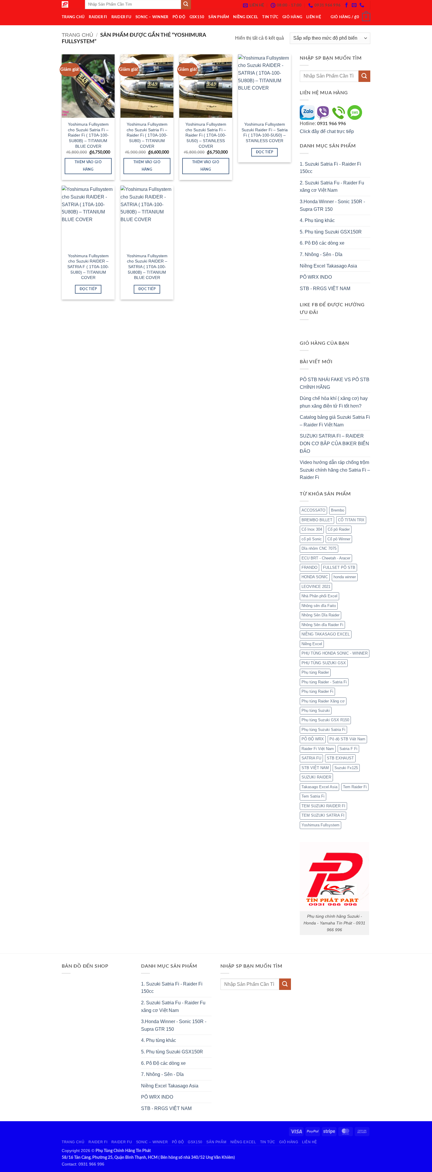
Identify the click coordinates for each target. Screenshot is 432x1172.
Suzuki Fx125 (346, 768)
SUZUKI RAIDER (316, 777)
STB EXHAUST (340, 758)
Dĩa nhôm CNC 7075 (319, 548)
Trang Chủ (73, 17)
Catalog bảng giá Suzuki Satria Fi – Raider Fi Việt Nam (335, 421)
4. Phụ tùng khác (317, 220)
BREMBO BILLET (317, 520)
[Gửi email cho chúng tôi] (354, 5)
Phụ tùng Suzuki (316, 710)
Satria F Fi (348, 748)
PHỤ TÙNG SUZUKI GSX (324, 663)
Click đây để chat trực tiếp (327, 131)
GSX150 (197, 17)
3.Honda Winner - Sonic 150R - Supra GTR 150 (332, 205)
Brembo (337, 510)
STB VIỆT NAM (315, 768)
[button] (350, 17)
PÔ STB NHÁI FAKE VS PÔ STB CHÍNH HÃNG (334, 383)
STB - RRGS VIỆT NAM (325, 288)
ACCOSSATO (313, 510)
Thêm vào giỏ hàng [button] (88, 166)
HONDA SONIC (315, 577)
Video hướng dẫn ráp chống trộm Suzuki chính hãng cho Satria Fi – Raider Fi (335, 470)
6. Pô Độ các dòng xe (322, 243)
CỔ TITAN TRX (351, 520)
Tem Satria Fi (313, 796)
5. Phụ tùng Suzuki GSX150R (331, 231)
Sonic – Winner (151, 17)
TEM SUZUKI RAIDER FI (323, 806)
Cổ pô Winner (338, 539)
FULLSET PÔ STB (339, 567)
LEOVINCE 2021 (316, 586)
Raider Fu (121, 17)
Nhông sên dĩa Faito (319, 605)
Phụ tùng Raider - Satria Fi (324, 682)
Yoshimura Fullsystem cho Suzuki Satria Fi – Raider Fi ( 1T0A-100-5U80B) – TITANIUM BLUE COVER (88, 135)
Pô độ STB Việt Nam (347, 739)
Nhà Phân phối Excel (319, 596)
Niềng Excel (245, 17)
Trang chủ (77, 35)
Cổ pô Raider (339, 529)
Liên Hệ (313, 17)
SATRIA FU (311, 758)
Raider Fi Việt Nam (318, 748)
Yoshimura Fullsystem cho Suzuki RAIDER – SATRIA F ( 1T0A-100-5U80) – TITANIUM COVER (88, 266)
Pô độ (179, 17)
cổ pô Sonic (312, 539)
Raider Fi (98, 17)
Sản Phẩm (218, 17)
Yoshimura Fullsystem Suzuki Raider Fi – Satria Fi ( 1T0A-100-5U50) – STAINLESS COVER (265, 132)
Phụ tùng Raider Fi (317, 691)
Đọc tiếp (264, 152)
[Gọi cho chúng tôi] (361, 5)
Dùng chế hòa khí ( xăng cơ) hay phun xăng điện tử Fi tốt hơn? (334, 402)
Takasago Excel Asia (319, 787)
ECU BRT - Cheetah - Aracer (326, 558)
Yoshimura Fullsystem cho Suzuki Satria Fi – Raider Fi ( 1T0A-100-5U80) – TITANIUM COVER (147, 135)
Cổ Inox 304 (312, 529)
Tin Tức (270, 17)
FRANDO (309, 567)
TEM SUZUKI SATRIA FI (323, 815)
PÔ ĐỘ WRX (313, 739)
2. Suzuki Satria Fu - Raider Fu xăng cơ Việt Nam (332, 186)
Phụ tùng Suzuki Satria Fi (323, 729)
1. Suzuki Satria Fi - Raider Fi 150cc (330, 168)
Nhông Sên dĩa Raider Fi (322, 625)
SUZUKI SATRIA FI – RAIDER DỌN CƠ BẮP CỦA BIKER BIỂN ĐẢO (334, 443)
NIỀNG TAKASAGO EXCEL (326, 634)
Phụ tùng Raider (315, 672)
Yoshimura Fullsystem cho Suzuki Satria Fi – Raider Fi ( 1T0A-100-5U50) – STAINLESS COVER (205, 135)
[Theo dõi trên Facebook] (346, 5)
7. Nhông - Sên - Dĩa (321, 254)
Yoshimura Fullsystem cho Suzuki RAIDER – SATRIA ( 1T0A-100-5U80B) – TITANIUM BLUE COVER (147, 266)
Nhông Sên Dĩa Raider (320, 615)
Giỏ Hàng (292, 17)
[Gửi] (364, 76)
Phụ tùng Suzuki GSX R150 (325, 720)
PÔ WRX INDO (316, 277)
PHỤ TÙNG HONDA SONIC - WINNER (335, 653)
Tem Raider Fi (355, 787)
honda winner (345, 577)
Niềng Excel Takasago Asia (328, 265)
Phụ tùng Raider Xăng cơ (323, 701)
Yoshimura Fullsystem (320, 825)
